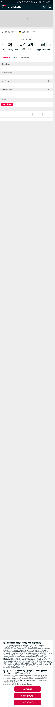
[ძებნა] (44, 7)
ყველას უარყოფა (27, 696)
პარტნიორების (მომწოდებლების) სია (17, 684)
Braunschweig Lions (10, 50)
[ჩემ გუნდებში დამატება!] (3, 44)
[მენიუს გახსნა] (50, 7)
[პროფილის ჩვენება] (10, 44)
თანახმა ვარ (27, 689)
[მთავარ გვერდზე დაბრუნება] (14, 6)
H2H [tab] (15, 57)
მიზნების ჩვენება (27, 702)
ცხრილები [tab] (25, 57)
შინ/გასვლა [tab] (7, 104)
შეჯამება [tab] (6, 57)
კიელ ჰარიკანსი (43, 50)
